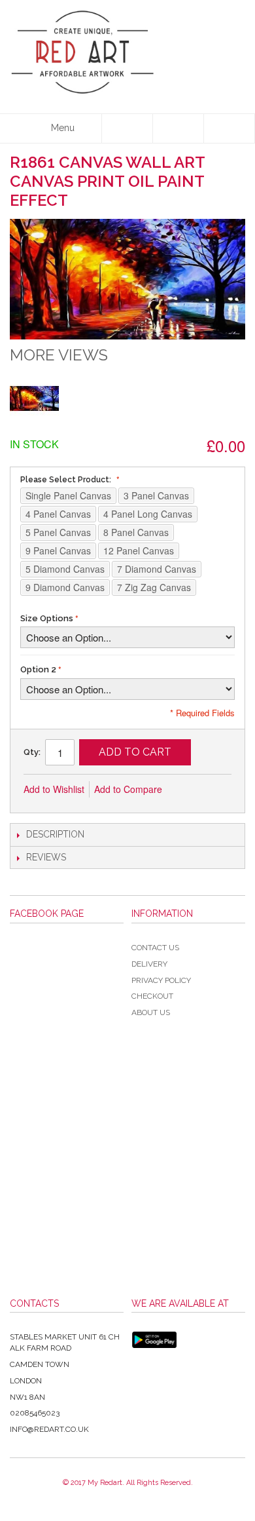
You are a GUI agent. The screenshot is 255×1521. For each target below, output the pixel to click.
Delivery (149, 964)
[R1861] (34, 398)
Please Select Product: (66, 479)
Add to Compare (128, 789)
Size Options (46, 618)
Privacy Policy (161, 980)
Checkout (152, 996)
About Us (150, 1012)
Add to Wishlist (54, 789)
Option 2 (38, 669)
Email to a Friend (189, 789)
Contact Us (155, 947)
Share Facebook (215, 789)
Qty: (32, 752)
